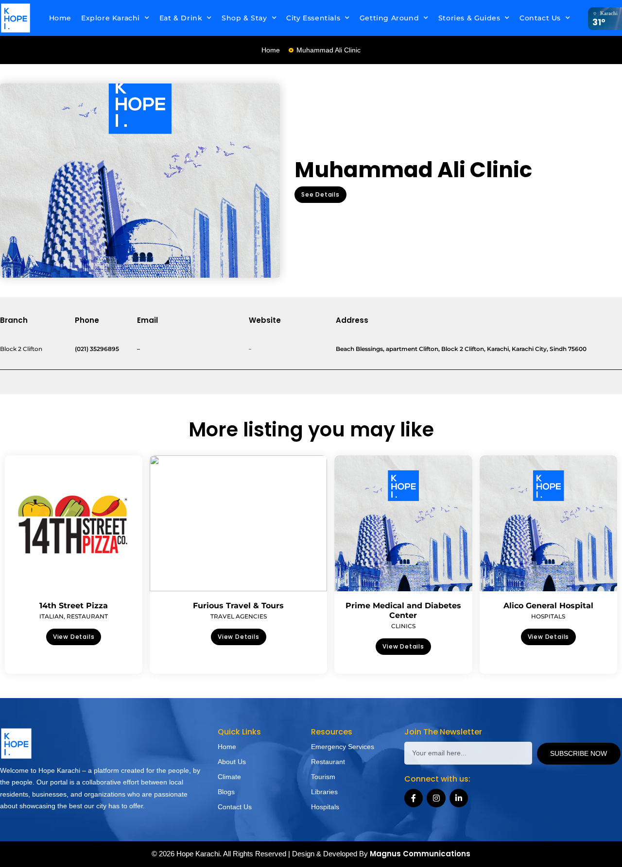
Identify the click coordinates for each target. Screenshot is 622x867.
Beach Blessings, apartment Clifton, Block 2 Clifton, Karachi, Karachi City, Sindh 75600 (461, 348)
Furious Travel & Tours (238, 605)
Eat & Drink (181, 18)
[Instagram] (436, 798)
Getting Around (389, 18)
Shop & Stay (244, 18)
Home (60, 18)
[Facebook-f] (413, 798)
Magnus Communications (420, 854)
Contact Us (540, 18)
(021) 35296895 (97, 348)
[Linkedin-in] (458, 798)
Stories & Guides (469, 18)
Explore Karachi (110, 18)
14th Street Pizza (73, 605)
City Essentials (313, 18)
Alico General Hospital (548, 605)
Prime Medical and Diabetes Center (403, 610)
